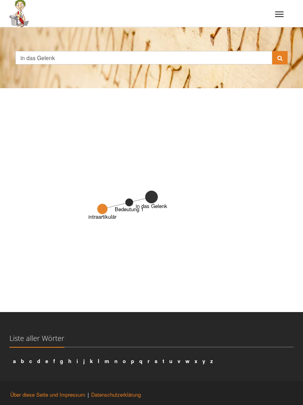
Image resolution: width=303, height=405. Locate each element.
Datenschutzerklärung (116, 394)
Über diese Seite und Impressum (47, 394)
